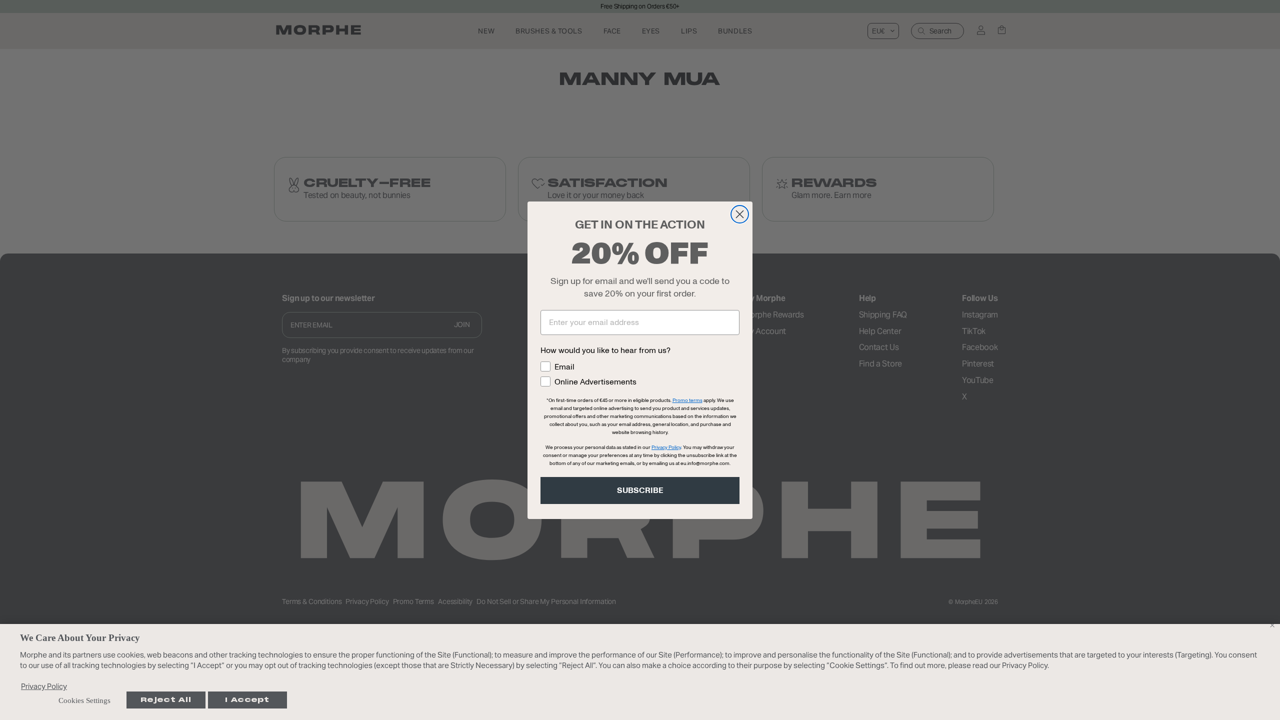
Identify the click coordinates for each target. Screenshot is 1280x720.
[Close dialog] (739, 214)
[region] (640, 672)
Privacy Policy (44, 686)
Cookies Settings (84, 700)
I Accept (247, 700)
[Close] (1272, 625)
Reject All (165, 700)
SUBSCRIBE (640, 490)
